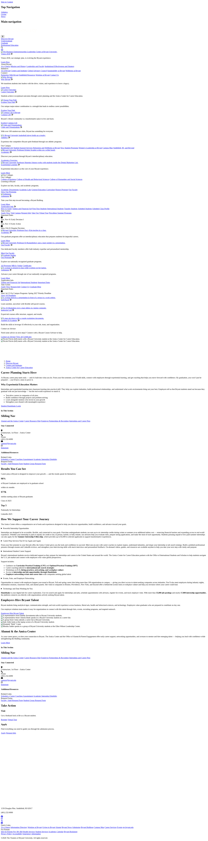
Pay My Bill (18, 832)
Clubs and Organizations (10, 127)
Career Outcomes (7, 92)
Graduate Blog (35, 287)
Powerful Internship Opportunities (16, 528)
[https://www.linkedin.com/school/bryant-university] (104, 823)
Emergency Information (32, 834)
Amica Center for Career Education (19, 368)
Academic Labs (25, 190)
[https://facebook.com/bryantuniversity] (104, 817)
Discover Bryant (7, 39)
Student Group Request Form (34, 464)
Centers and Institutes (19, 71)
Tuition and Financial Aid (22, 209)
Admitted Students (85, 209)
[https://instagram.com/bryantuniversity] (104, 819)
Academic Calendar (55, 832)
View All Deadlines (8, 295)
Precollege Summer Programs (60, 213)
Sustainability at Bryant (56, 71)
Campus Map (108, 148)
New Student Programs (69, 148)
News (3, 17)
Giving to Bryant (48, 827)
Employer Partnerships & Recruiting (55, 421)
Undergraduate (6, 41)
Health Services (29, 832)
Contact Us (54, 75)
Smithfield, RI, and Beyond (123, 148)
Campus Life (6, 115)
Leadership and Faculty (35, 66)
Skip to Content (7, 2)
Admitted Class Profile (100, 209)
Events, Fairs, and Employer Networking (18, 578)
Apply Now (5, 213)
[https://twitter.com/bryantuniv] (104, 821)
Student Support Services (23, 148)
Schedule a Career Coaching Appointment (17, 459)
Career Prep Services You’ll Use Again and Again (22, 541)
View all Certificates (24, 337)
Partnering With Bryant (10, 75)
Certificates (27, 266)
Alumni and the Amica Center (12, 421)
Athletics (4, 12)
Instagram (4, 448)
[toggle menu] (2, 36)
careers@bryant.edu (8, 443)
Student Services (41, 832)
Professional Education (9, 45)
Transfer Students (70, 209)
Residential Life (7, 148)
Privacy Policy (6, 834)
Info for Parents (7, 832)
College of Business (8, 179)
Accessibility (17, 834)
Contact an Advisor (8, 337)
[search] (104, 47)
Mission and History (18, 66)
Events (119, 827)
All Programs (6, 266)
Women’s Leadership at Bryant (90, 148)
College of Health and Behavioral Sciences (33, 179)
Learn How (5, 62)
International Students (55, 209)
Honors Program (61, 190)
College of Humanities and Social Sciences (66, 179)
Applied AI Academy (9, 320)
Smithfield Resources (27, 75)
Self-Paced (5, 300)
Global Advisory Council (37, 71)
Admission (5, 196)
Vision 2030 (5, 54)
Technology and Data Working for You (18, 589)
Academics (5, 152)
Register (4, 720)
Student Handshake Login (11, 357)
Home (8, 361)
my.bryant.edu (128, 827)
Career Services (111, 827)
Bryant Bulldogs (87, 827)
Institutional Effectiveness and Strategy (59, 66)
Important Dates (44, 282)
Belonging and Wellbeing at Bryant (46, 148)
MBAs (14, 266)
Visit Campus (16, 213)
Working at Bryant (43, 75)
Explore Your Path (8, 102)
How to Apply (6, 209)
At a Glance (5, 66)
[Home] (19, 34)
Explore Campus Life (9, 123)
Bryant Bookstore (70, 832)
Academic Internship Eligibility (45, 459)
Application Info (7, 207)
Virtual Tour (12, 720)
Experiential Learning (9, 165)
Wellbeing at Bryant (73, 71)
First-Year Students (39, 209)
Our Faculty (73, 190)
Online (19, 266)
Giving (3, 14)
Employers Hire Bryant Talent (12, 613)
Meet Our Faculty (7, 253)
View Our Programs (8, 192)
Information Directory (19, 827)
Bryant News (67, 827)
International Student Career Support (17, 551)
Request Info (26, 213)
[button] (2, 50)
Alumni (58, 827)
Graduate (4, 43)
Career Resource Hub (32, 421)
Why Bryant (5, 79)
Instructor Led (6, 310)
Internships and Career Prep (79, 421)
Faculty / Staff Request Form (12, 464)
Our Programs (6, 257)
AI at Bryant (5, 71)
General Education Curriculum (43, 190)
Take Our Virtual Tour (40, 213)
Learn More (5, 173)
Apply (3, 733)
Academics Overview (9, 160)
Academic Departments (10, 190)
